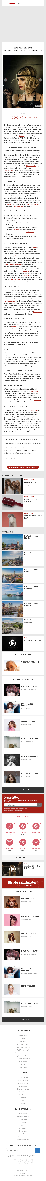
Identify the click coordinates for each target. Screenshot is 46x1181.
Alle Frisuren (23, 790)
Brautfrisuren (23, 1095)
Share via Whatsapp (31, 117)
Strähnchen (23, 1125)
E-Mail (36, 117)
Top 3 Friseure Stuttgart (23, 1059)
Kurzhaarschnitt (9, 301)
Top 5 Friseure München (23, 1044)
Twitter (16, 117)
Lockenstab (30, 232)
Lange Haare (23, 1119)
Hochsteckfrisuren (23, 1089)
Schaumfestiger (36, 204)
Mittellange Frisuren (30, 50)
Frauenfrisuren (23, 1083)
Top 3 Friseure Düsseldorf (23, 1053)
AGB (23, 1168)
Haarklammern (18, 207)
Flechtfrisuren (23, 1092)
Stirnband (34, 391)
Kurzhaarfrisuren (23, 1113)
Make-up (22, 136)
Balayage (23, 1098)
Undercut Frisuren (11, 50)
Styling (9, 204)
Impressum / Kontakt (23, 1171)
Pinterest (26, 117)
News (23, 1038)
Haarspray (16, 230)
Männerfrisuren (23, 1086)
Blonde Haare (23, 1128)
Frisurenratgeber (23, 1077)
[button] (40, 80)
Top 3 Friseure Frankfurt (23, 1047)
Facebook (11, 117)
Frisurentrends (23, 1080)
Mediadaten (23, 1061)
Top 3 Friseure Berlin (23, 1050)
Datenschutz (18, 810)
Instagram (32, 1161)
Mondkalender (23, 1035)
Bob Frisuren (23, 1122)
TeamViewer (23, 1067)
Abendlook (34, 410)
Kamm (28, 204)
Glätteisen (26, 275)
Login (23, 1064)
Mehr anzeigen (23, 858)
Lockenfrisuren (23, 1137)
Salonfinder (23, 1041)
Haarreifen (37, 400)
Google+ (21, 117)
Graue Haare (23, 1131)
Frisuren (23, 1073)
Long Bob (23, 1103)
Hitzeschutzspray (16, 280)
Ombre (23, 1100)
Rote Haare (23, 1134)
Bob (16, 256)
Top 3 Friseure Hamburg (23, 1056)
